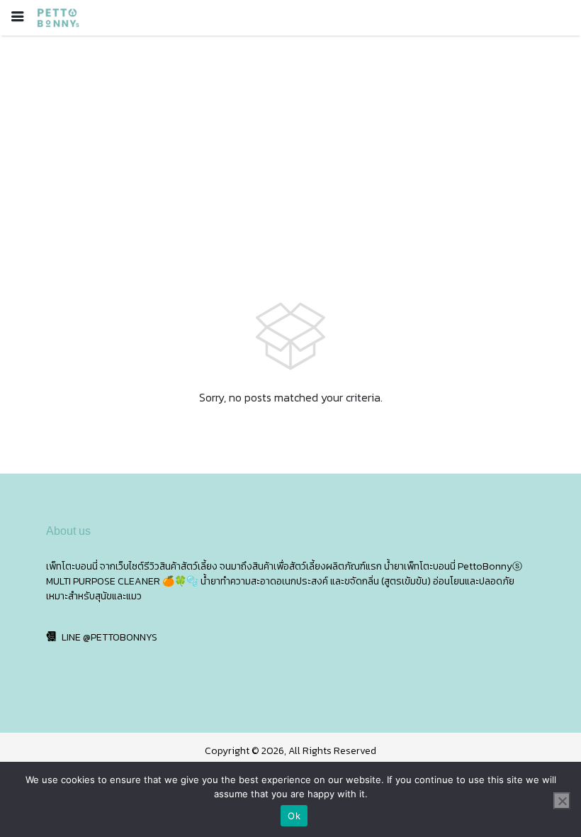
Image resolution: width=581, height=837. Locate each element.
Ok (294, 815)
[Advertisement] (290, 142)
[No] (561, 800)
